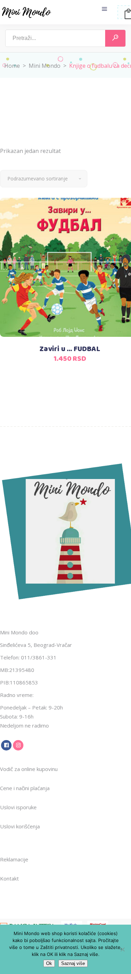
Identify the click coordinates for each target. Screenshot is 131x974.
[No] (122, 949)
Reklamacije (14, 859)
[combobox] (43, 178)
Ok (49, 963)
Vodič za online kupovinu (29, 768)
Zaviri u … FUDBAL (69, 349)
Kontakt (9, 878)
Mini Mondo (44, 66)
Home (12, 66)
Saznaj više (73, 963)
